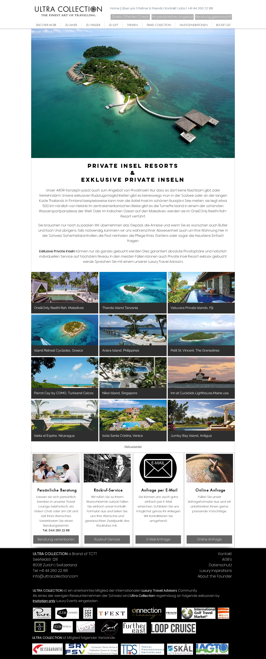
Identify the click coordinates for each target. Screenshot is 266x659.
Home (114, 8)
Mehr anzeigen (133, 446)
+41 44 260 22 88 (200, 8)
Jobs (182, 8)
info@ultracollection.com (55, 576)
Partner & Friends (151, 8)
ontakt (171, 8)
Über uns (129, 8)
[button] (64, 292)
